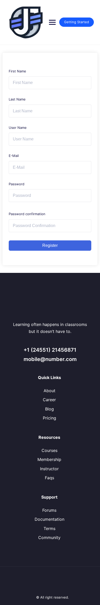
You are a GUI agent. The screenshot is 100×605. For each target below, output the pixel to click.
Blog (49, 408)
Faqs (49, 477)
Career (49, 399)
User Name (18, 127)
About (49, 390)
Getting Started (76, 22)
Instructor (49, 468)
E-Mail (14, 156)
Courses (49, 450)
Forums (49, 510)
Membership (49, 459)
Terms (49, 528)
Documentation (49, 519)
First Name (17, 71)
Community (49, 537)
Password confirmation (27, 214)
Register (50, 245)
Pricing (49, 418)
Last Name (17, 99)
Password (16, 184)
